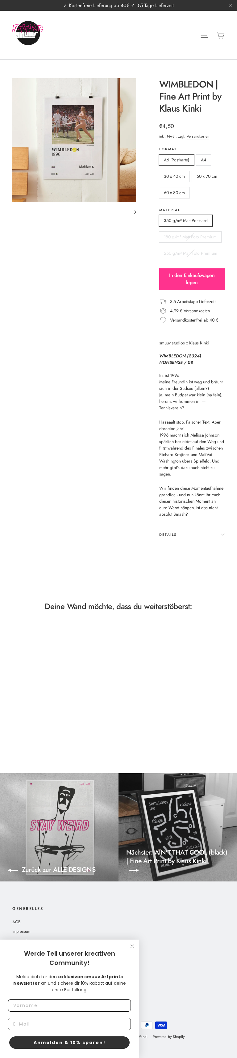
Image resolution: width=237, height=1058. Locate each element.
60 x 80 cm (174, 193)
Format (168, 149)
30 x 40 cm (174, 176)
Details (168, 534)
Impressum (21, 931)
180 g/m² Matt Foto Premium (190, 237)
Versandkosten (198, 136)
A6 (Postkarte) (176, 160)
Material (170, 210)
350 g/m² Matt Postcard (186, 220)
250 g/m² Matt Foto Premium (190, 253)
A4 (203, 160)
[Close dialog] (132, 946)
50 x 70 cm (207, 176)
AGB (16, 922)
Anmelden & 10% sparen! (70, 1042)
